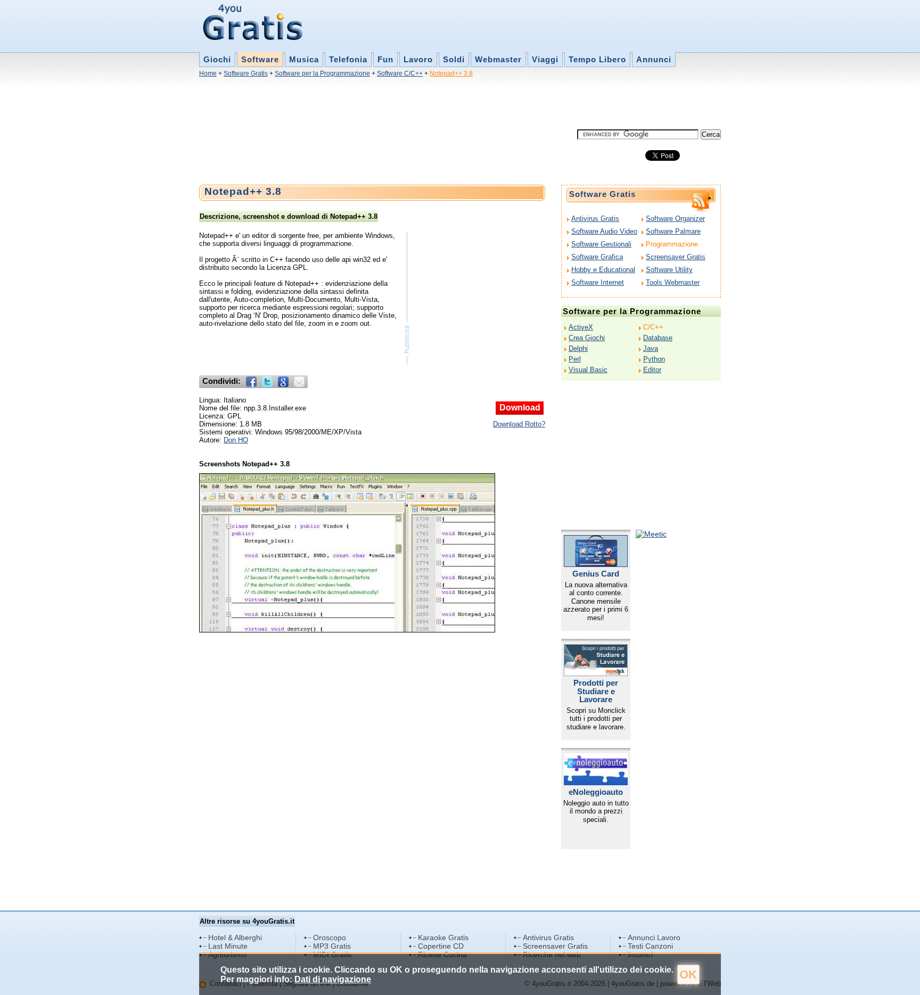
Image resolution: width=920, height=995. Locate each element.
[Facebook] (251, 381)
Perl (575, 359)
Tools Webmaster (673, 282)
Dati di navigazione (332, 979)
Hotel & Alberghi (235, 937)
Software (260, 59)
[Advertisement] (393, 105)
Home (208, 73)
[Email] (299, 381)
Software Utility (669, 270)
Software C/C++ (400, 73)
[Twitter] (267, 381)
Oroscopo (329, 937)
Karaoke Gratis (443, 937)
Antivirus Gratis (595, 219)
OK (688, 974)
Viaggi (545, 59)
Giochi (217, 59)
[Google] (283, 381)
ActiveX (581, 327)
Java (650, 348)
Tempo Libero (597, 59)
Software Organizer (675, 219)
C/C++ (653, 327)
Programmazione (672, 244)
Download (519, 407)
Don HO (236, 440)
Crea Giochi (587, 338)
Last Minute (228, 946)
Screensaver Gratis (675, 257)
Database (657, 338)
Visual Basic (588, 370)
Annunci (653, 59)
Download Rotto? (519, 424)
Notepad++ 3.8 (451, 73)
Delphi (578, 348)
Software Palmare (673, 231)
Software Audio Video (604, 231)
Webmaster (498, 59)
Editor (652, 370)
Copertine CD (441, 946)
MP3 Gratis (332, 946)
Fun (385, 59)
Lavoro (418, 59)
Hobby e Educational (603, 270)
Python (654, 359)
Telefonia (348, 59)
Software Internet (597, 282)
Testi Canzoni (650, 946)
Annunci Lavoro (654, 937)
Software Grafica (597, 257)
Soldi (454, 59)
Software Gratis (246, 73)
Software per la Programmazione (322, 73)
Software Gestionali (601, 244)
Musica (304, 59)
